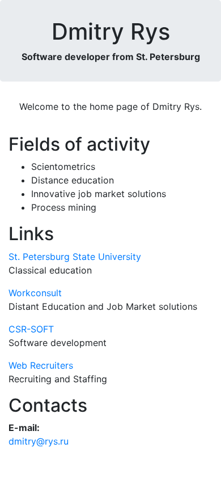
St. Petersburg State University (74, 256)
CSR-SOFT (31, 329)
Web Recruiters (40, 365)
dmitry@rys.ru (38, 441)
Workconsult (35, 292)
